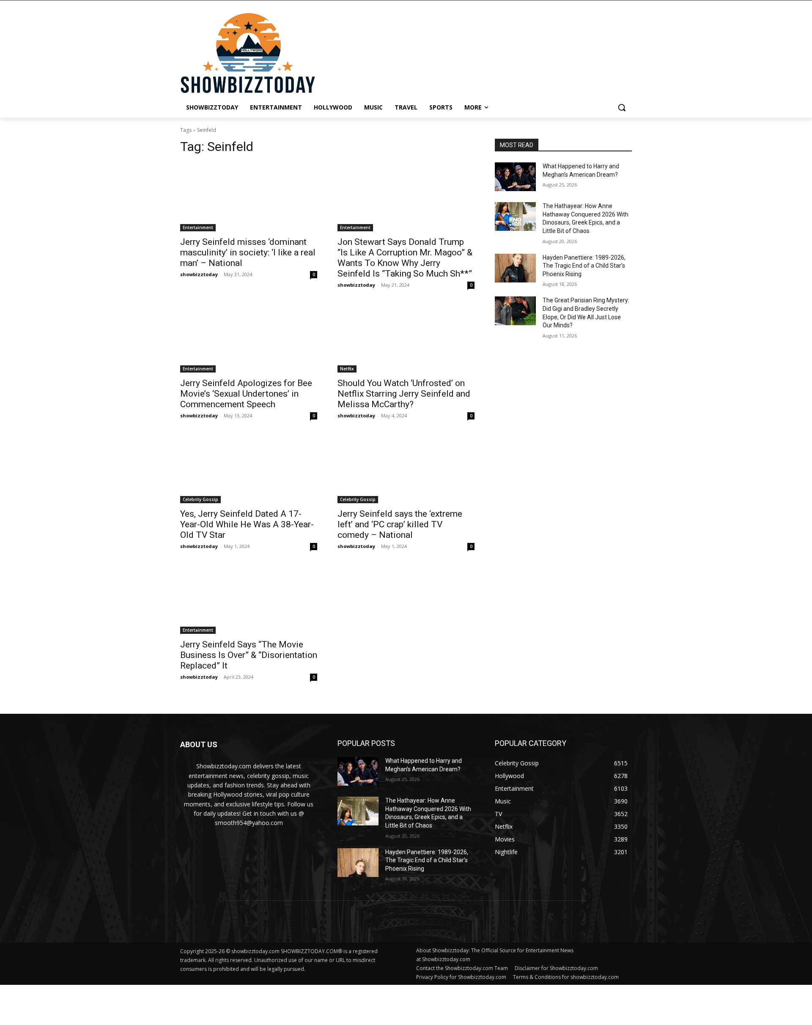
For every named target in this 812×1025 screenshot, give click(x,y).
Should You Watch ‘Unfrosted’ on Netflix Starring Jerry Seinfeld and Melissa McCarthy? (403, 393)
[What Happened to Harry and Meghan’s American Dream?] (515, 176)
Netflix (347, 369)
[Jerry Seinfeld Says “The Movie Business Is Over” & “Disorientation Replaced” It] (248, 599)
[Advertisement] (205, 1004)
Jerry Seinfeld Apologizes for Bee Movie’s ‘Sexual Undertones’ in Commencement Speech (246, 393)
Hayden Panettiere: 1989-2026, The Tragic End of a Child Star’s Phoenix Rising (584, 265)
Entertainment (198, 227)
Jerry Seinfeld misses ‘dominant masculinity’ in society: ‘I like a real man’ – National (247, 252)
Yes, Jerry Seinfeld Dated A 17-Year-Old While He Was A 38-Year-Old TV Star (247, 524)
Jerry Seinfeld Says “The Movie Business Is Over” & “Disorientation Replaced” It (248, 655)
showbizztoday (199, 274)
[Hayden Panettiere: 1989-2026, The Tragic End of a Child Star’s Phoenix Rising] (515, 268)
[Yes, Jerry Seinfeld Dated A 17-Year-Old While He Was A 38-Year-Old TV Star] (248, 469)
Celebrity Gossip (200, 499)
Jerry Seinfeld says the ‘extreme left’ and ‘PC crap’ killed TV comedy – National (399, 524)
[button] (622, 107)
